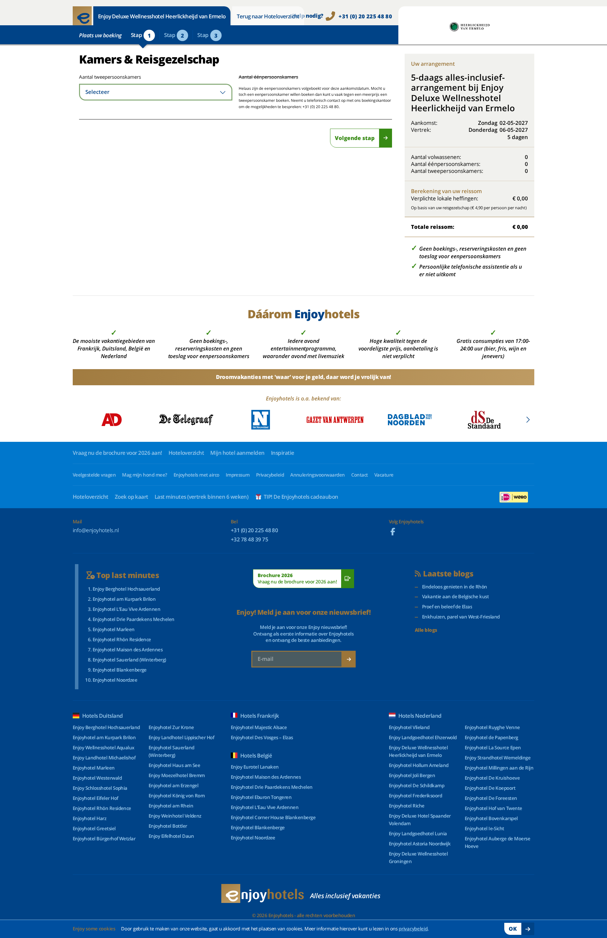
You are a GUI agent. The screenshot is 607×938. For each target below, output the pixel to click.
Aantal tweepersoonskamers (102, 77)
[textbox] (155, 92)
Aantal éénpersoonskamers (268, 77)
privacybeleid (413, 928)
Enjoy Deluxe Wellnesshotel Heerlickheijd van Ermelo (162, 16)
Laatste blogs (448, 573)
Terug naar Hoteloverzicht (268, 16)
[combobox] (155, 92)
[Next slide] (527, 419)
